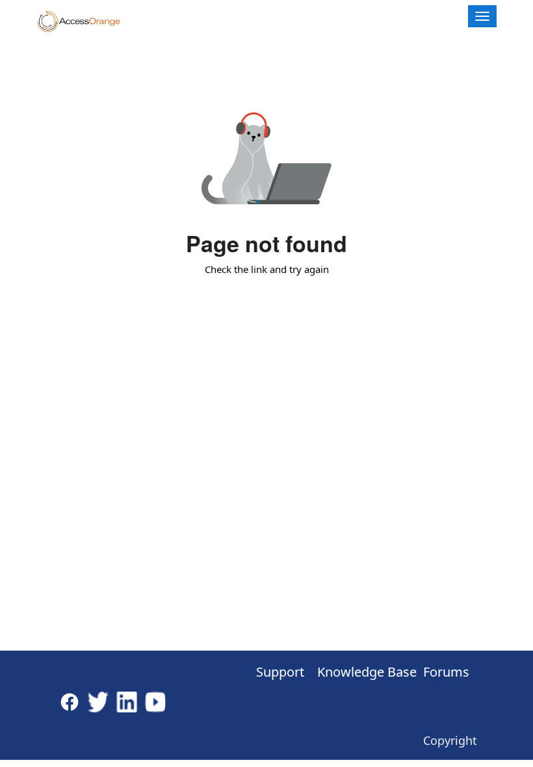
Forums (446, 672)
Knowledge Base (356, 672)
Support (275, 672)
